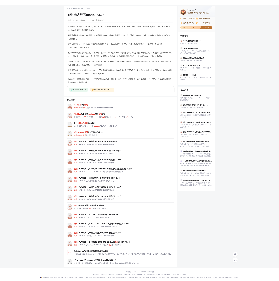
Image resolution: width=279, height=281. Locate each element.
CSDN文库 (142, 272)
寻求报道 (119, 274)
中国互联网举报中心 (152, 277)
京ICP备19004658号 (67, 277)
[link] (68, 8)
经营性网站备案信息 (99, 277)
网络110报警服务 (140, 277)
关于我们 (96, 274)
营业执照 (208, 277)
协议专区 (127, 274)
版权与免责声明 (184, 277)
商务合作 (111, 274)
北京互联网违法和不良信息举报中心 (116, 277)
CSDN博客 (151, 272)
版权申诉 (193, 277)
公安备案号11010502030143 (51, 277)
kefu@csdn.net (154, 274)
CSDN (135, 272)
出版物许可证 (201, 277)
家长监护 (131, 277)
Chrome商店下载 (164, 277)
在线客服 (167, 274)
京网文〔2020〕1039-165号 (83, 277)
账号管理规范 (175, 277)
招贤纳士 (104, 274)
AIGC (92, 20)
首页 (68, 8)
